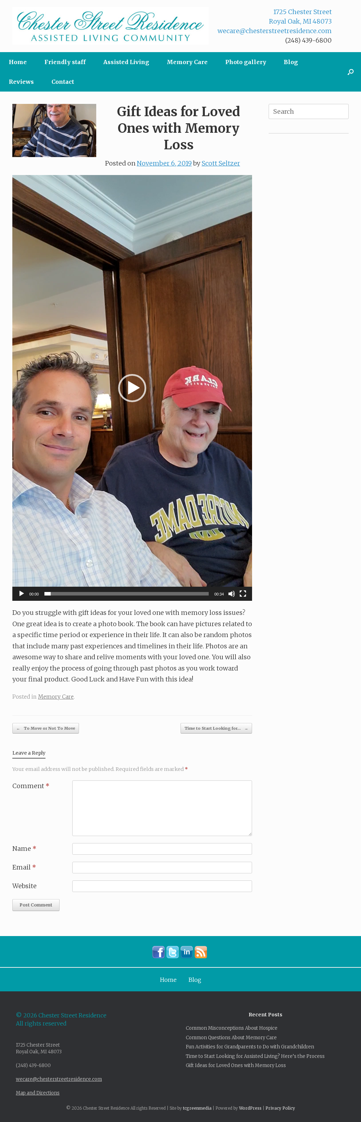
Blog (291, 62)
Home (18, 62)
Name (24, 848)
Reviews (21, 81)
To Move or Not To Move (45, 728)
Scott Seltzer (221, 163)
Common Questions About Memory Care (231, 1038)
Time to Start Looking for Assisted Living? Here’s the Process (255, 1056)
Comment (30, 786)
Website (24, 886)
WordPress (250, 1108)
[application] (132, 388)
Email (24, 867)
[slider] (126, 594)
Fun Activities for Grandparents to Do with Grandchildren (250, 1047)
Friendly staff (65, 62)
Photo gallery (245, 62)
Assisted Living (126, 62)
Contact (62, 81)
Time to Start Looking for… (216, 728)
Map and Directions (38, 1093)
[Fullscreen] (242, 593)
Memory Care (187, 62)
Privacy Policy (280, 1108)
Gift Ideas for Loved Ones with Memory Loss (236, 1065)
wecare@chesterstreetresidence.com (275, 31)
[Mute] (231, 593)
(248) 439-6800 (308, 40)
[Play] (21, 593)
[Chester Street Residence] (110, 26)
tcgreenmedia (197, 1108)
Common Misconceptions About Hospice (231, 1028)
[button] (350, 72)
